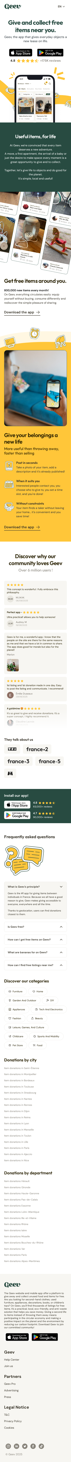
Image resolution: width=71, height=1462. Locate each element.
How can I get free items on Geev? (29, 939)
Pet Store (18, 1045)
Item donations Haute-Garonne (21, 1193)
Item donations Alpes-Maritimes (22, 1261)
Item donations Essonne (17, 1205)
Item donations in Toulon (17, 1135)
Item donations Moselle (17, 1236)
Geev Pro (10, 1384)
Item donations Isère (15, 1230)
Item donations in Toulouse (19, 1086)
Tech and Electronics (51, 1009)
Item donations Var (14, 1248)
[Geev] (13, 6)
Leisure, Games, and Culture (28, 1027)
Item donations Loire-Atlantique (21, 1211)
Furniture (17, 991)
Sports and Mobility (48, 1036)
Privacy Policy (13, 1421)
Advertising (11, 1390)
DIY (52, 1000)
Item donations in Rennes (18, 1104)
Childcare (18, 1036)
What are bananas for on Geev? (27, 952)
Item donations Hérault (16, 1181)
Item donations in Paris (16, 1147)
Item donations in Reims (17, 1117)
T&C (6, 1415)
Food (39, 1045)
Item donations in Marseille (19, 1129)
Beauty (39, 1018)
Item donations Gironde (17, 1187)
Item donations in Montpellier (20, 1074)
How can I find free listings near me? (30, 965)
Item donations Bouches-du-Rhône (23, 1242)
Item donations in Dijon (16, 1111)
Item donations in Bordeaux (19, 1080)
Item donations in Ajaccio (18, 1154)
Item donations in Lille (16, 1141)
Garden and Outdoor (24, 1000)
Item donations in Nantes (18, 1098)
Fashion (17, 1018)
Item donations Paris (15, 1254)
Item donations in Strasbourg (20, 1092)
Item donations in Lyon (16, 1123)
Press (7, 1397)
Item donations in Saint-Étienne (21, 1068)
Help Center (11, 1359)
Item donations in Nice (16, 1160)
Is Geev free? (16, 927)
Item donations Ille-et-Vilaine (20, 1218)
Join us (8, 1366)
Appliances (19, 1009)
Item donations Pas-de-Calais (21, 1199)
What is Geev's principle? (24, 886)
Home (40, 991)
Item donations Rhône (16, 1224)
